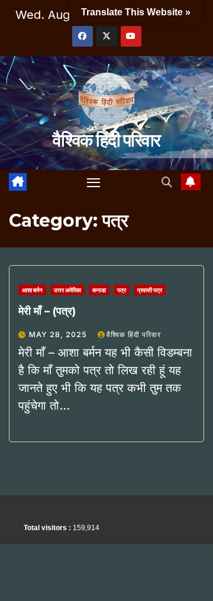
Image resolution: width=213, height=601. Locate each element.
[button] (167, 182)
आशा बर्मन (32, 289)
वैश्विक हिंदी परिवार (106, 140)
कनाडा (99, 289)
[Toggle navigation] (93, 182)
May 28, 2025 (59, 334)
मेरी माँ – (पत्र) (47, 311)
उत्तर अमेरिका (67, 289)
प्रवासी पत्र (149, 289)
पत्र (121, 289)
